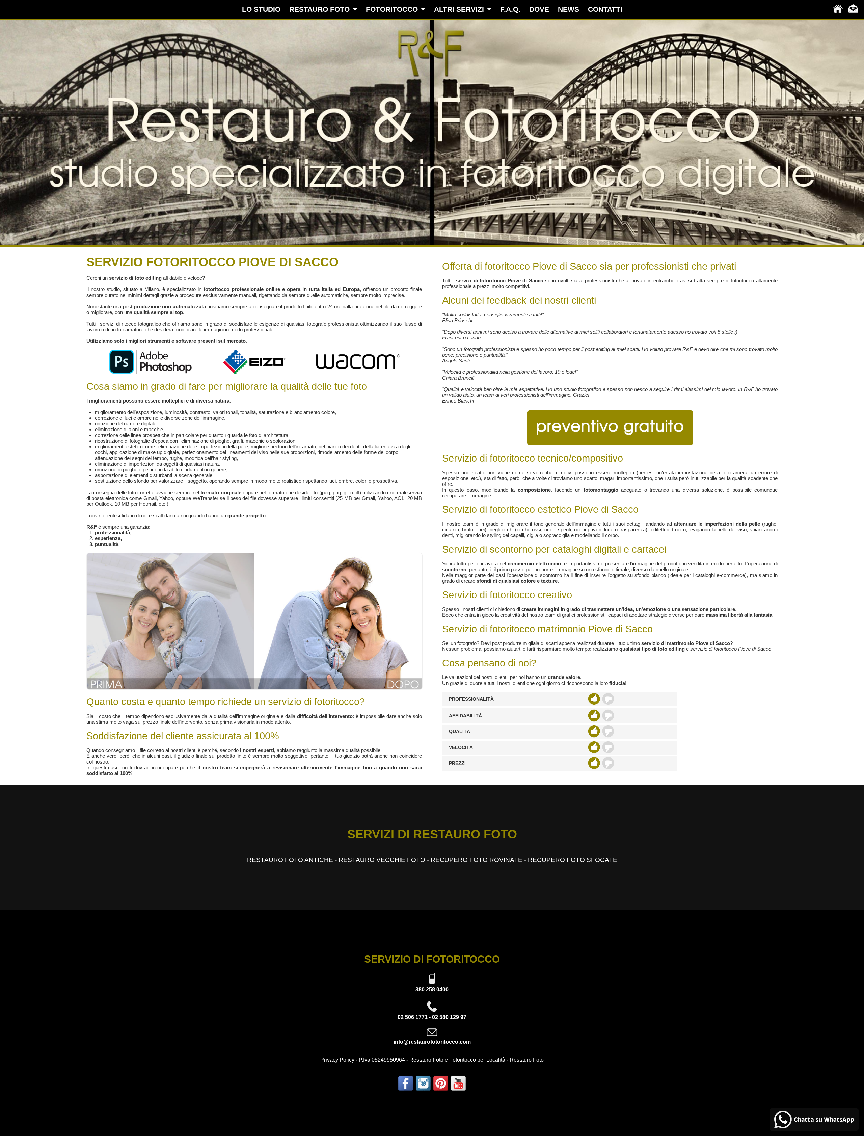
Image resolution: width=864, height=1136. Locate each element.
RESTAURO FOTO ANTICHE (290, 859)
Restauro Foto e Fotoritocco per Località (457, 1060)
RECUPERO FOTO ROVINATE (476, 859)
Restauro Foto (527, 1060)
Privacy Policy (337, 1060)
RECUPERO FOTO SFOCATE (572, 859)
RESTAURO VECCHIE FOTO (382, 859)
